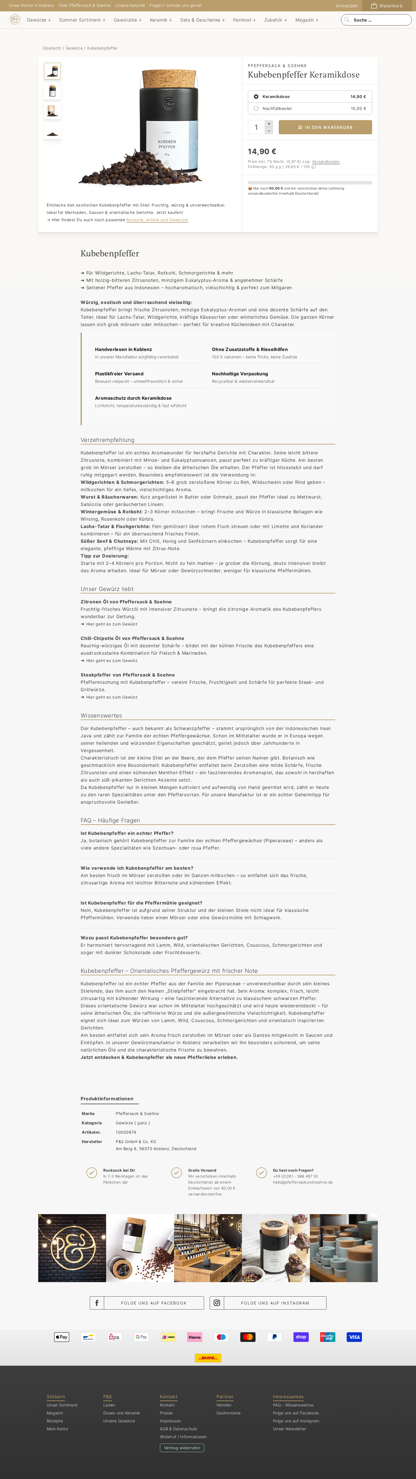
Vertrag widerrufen (182, 1447)
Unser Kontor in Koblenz (31, 5)
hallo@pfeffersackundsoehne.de (303, 1182)
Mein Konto (57, 1428)
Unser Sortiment (62, 1405)
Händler (223, 1405)
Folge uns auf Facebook (154, 1303)
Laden (109, 1405)
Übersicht (53, 48)
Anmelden (347, 5)
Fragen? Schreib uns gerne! (175, 5)
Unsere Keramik (130, 5)
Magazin (55, 1412)
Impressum (170, 1420)
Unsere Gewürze (119, 1420)
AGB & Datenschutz (179, 1428)
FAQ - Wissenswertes (293, 1405)
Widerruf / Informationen (183, 1436)
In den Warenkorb (329, 127)
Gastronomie (228, 1412)
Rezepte (55, 1420)
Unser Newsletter (289, 1428)
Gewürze (74, 48)
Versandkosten (326, 161)
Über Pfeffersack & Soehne (85, 5)
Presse (166, 1412)
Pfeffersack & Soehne (137, 1113)
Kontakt (167, 1405)
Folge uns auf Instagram (275, 1303)
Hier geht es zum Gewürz (112, 624)
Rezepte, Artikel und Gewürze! (157, 219)
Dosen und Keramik (121, 1412)
